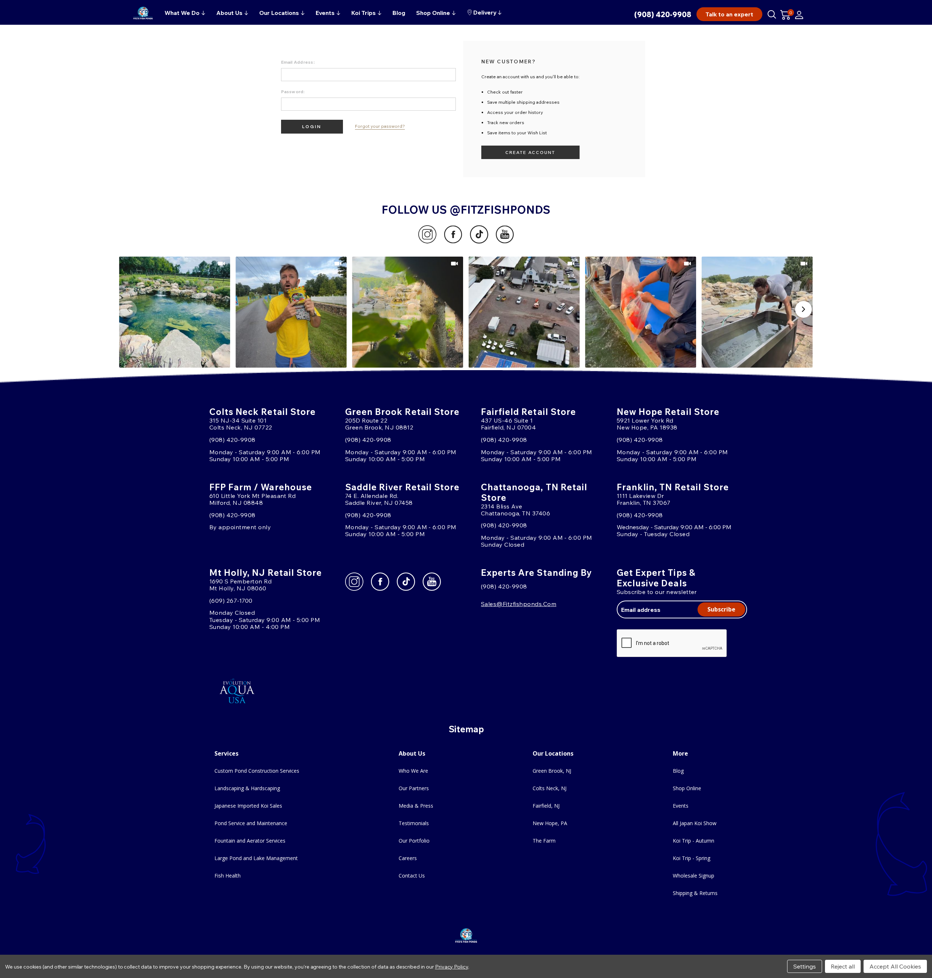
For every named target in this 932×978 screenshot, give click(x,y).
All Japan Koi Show (694, 823)
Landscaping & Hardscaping (247, 788)
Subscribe (721, 609)
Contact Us (412, 875)
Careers (408, 858)
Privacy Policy (451, 966)
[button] (174, 312)
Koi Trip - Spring (691, 858)
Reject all (843, 966)
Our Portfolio (414, 840)
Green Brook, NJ (552, 770)
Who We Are (413, 770)
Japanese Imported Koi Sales (248, 805)
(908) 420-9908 (662, 14)
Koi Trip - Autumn (693, 840)
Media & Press (416, 805)
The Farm (544, 840)
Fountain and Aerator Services (249, 840)
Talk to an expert (729, 14)
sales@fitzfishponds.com (518, 603)
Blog (678, 770)
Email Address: (298, 62)
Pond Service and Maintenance (250, 823)
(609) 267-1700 (231, 600)
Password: (293, 91)
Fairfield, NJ (546, 805)
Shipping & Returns (695, 893)
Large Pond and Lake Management (256, 858)
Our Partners (414, 788)
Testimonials (414, 823)
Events (680, 805)
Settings (804, 966)
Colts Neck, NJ (549, 788)
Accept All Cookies (895, 966)
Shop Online (687, 788)
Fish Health (227, 875)
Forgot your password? (380, 126)
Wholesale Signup (693, 875)
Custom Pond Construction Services (256, 770)
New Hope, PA (550, 823)
